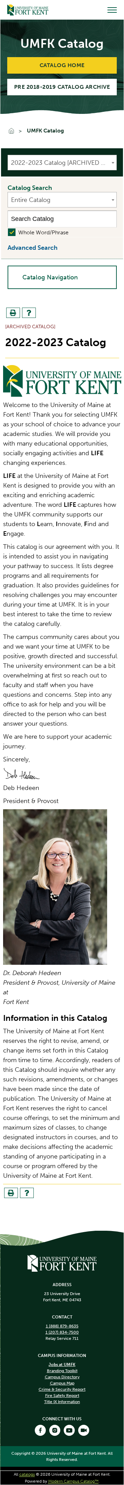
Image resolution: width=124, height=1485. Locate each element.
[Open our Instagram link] (54, 1430)
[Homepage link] (62, 1262)
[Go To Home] (14, 131)
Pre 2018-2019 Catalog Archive (62, 87)
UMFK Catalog (45, 131)
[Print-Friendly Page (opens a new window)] (13, 313)
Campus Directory (62, 1377)
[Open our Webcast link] (83, 1430)
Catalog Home (62, 65)
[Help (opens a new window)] (28, 313)
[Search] (108, 219)
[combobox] (62, 162)
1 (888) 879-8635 (62, 1326)
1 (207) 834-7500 (62, 1332)
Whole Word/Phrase (43, 232)
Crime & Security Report (62, 1389)
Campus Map (62, 1383)
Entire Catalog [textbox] (30, 200)
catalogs (27, 1474)
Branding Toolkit (62, 1370)
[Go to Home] (27, 9)
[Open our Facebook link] (40, 1430)
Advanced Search (33, 248)
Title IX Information (62, 1401)
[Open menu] (112, 10)
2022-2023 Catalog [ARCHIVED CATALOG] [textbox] (63, 163)
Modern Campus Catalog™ (73, 1481)
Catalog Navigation (50, 277)
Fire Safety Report (62, 1395)
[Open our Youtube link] (69, 1430)
